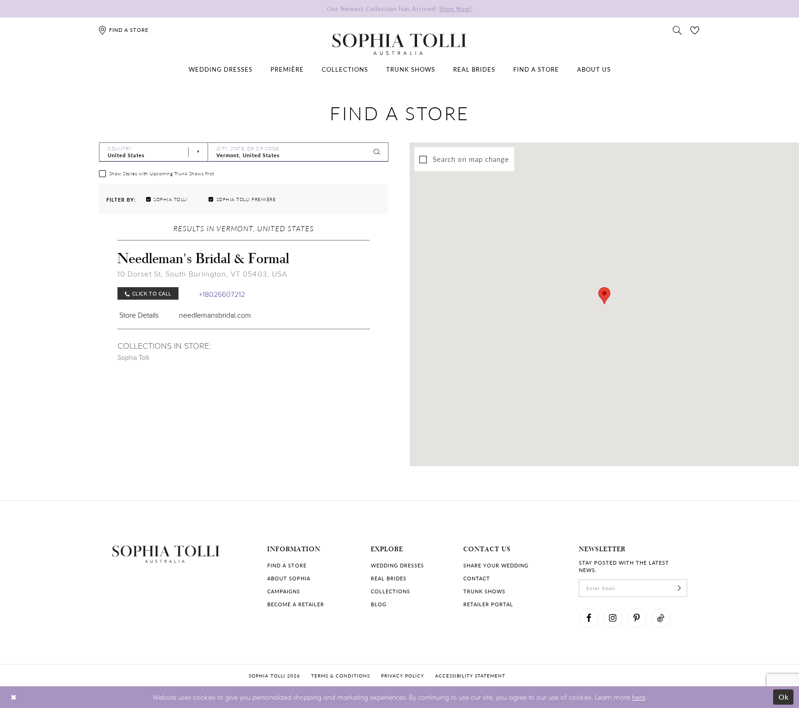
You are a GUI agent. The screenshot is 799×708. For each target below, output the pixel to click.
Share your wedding (496, 565)
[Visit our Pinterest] (636, 618)
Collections (390, 591)
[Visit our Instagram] (612, 618)
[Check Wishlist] (695, 30)
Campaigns (283, 591)
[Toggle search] (677, 30)
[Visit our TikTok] (660, 618)
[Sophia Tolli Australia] (399, 44)
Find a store (287, 565)
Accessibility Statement (470, 675)
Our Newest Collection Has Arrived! (399, 8)
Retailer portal (488, 604)
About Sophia (288, 578)
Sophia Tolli (133, 357)
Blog (379, 604)
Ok (784, 697)
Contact (476, 578)
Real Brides (388, 578)
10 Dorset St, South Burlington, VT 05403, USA (202, 274)
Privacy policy (402, 675)
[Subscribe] (679, 588)
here (638, 697)
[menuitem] (220, 69)
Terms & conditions (340, 675)
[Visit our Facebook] (588, 618)
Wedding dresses (397, 565)
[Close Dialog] (14, 697)
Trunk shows (484, 591)
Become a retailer (295, 604)
